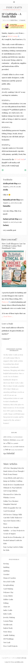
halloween (6, 446)
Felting (5, 603)
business (6, 440)
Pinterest (5, 302)
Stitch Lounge (13, 36)
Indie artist (12, 446)
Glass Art (6, 606)
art (12, 437)
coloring (18, 440)
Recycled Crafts (9, 581)
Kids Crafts (7, 614)
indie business (19, 446)
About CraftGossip (21, 658)
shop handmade (19, 449)
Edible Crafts (8, 599)
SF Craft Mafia (19, 159)
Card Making (8, 589)
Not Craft (6, 642)
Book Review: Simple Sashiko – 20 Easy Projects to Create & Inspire (13, 530)
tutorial (10, 453)
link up (7, 449)
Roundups (13, 449)
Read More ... (8, 316)
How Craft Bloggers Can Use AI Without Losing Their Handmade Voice (14, 245)
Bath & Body (8, 628)
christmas (12, 440)
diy (6, 443)
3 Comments (22, 20)
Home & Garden (9, 578)
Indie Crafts (14, 7)
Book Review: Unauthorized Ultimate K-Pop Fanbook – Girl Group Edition (13, 487)
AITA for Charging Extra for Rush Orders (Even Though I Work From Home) (13, 471)
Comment (6, 339)
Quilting (6, 571)
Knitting (6, 567)
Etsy (9, 443)
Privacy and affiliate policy (17, 662)
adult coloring (7, 437)
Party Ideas (7, 632)
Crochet (6, 574)
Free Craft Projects (10, 646)
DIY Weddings (8, 639)
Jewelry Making (9, 617)
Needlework (7, 624)
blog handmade (19, 437)
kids (4, 449)
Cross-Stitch (8, 596)
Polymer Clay (8, 592)
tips (4, 453)
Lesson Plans (8, 621)
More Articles (10, 463)
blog (14, 437)
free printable (14, 443)
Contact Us (7, 662)
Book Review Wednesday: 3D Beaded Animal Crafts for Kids (13, 540)
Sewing (6, 563)
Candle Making (9, 635)
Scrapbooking (8, 585)
